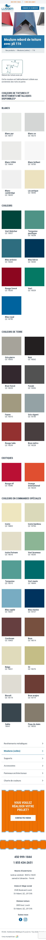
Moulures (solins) (12, 751)
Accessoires (9, 766)
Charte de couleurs (12, 780)
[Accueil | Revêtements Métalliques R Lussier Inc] (7, 7)
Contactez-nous (23, 818)
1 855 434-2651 (29, 2)
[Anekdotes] (17, 937)
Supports (8, 758)
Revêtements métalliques (15, 743)
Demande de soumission (30, 8)
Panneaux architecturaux (15, 773)
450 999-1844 (16, 2)
